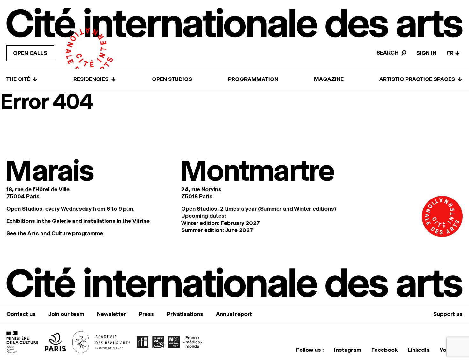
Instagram (347, 350)
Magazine (329, 79)
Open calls (30, 53)
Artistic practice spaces (421, 79)
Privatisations (185, 314)
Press (146, 314)
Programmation (253, 79)
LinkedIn (418, 350)
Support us (448, 314)
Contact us (21, 314)
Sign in (426, 53)
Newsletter (111, 314)
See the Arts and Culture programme (54, 233)
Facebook (384, 350)
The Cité (22, 79)
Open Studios (172, 79)
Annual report (234, 314)
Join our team (66, 314)
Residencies (94, 79)
